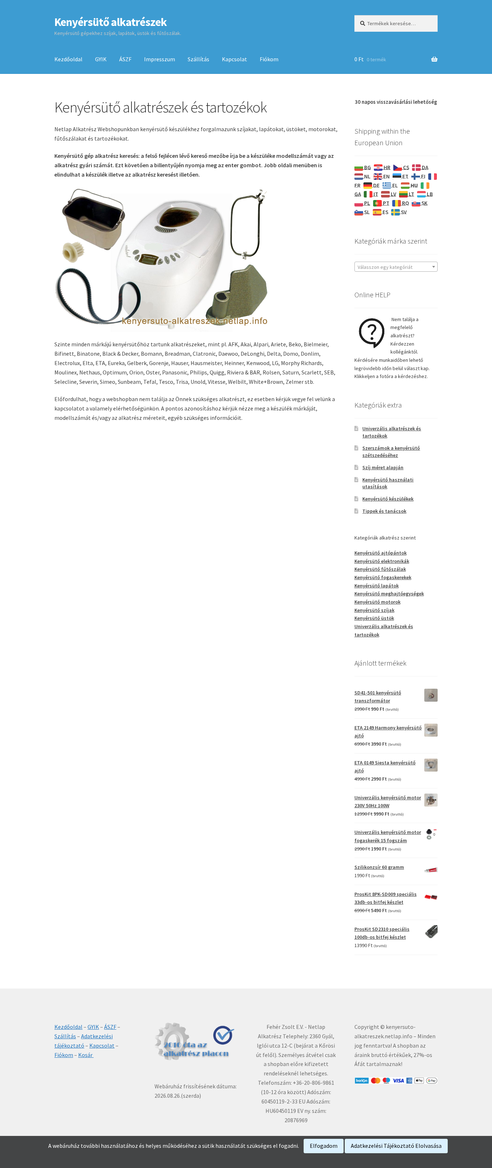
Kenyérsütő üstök (374, 618)
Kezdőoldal (68, 59)
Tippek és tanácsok (384, 511)
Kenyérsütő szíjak (374, 610)
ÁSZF (125, 59)
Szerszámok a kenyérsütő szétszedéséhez (391, 451)
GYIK (101, 59)
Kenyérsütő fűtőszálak (380, 569)
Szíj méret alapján (382, 467)
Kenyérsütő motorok (377, 602)
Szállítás (198, 59)
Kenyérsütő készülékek (387, 499)
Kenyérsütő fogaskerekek (382, 577)
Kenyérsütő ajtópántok (380, 553)
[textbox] (396, 267)
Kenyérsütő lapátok (376, 585)
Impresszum (159, 59)
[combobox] (396, 267)
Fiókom (269, 59)
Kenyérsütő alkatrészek (110, 22)
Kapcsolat (234, 59)
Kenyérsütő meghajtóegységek (389, 593)
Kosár (86, 1054)
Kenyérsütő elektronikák (381, 561)
